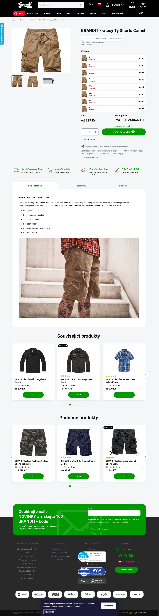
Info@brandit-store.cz (129, 549)
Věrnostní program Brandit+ (27, 549)
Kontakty (59, 560)
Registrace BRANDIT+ (27, 571)
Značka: (87, 44)
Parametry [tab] (81, 186)
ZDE (128, 519)
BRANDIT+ (103, 519)
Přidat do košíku (121, 132)
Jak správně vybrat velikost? (27, 567)
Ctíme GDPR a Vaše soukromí (59, 556)
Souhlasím (108, 606)
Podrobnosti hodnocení (115, 38)
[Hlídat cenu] (104, 146)
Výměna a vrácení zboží (27, 560)
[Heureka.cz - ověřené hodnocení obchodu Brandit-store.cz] (92, 557)
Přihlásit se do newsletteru (100, 529)
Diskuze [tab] (123, 186)
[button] (70, 404)
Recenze (92, 549)
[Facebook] (120, 555)
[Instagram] (125, 555)
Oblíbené (27, 553)
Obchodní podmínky (59, 552)
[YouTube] (130, 555)
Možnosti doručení (122, 126)
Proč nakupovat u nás (59, 549)
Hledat (81, 5)
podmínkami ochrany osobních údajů (114, 522)
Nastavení (49, 612)
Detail (33, 395)
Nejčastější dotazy (27, 556)
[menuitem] (19, 13)
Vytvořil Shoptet (122, 613)
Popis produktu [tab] (35, 186)
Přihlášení (27, 575)
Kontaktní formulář (126, 570)
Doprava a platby (27, 564)
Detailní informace (88, 157)
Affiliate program (27, 578)
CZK (91, 4)
